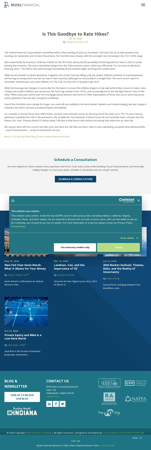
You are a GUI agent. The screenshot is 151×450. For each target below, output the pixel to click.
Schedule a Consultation (75, 179)
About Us (9, 136)
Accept (118, 247)
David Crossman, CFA (77, 41)
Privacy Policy (18, 226)
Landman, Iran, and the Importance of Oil (69, 266)
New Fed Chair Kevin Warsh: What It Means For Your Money (25, 266)
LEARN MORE (108, 445)
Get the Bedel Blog (26, 136)
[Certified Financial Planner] (136, 383)
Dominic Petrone (66, 274)
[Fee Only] (109, 412)
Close (135, 437)
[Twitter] (62, 404)
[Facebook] (56, 404)
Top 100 (75, 441)
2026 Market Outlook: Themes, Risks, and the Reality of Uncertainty (123, 268)
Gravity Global (110, 432)
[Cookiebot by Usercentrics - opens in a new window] (121, 200)
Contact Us (52, 396)
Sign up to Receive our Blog (22, 397)
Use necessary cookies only (75, 247)
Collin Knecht (113, 278)
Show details (127, 238)
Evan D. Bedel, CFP (18, 274)
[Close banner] (139, 200)
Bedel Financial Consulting (38, 432)
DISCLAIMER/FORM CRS (132, 432)
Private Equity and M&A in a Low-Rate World (22, 336)
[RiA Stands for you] (109, 398)
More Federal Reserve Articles (53, 136)
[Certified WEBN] (109, 383)
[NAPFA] (136, 398)
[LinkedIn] (49, 404)
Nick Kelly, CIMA (17, 344)
